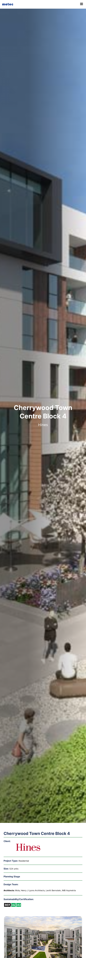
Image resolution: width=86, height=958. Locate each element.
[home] (8, 4)
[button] (81, 4)
